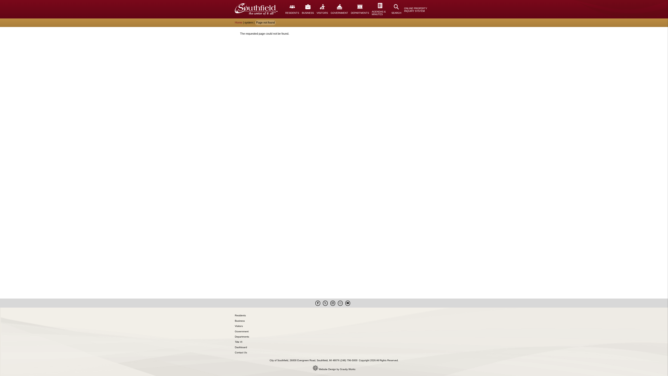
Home (238, 22)
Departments (242, 336)
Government (242, 331)
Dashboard (241, 347)
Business (240, 320)
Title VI (238, 341)
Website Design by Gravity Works (336, 369)
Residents (240, 315)
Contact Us (241, 352)
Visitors (239, 326)
